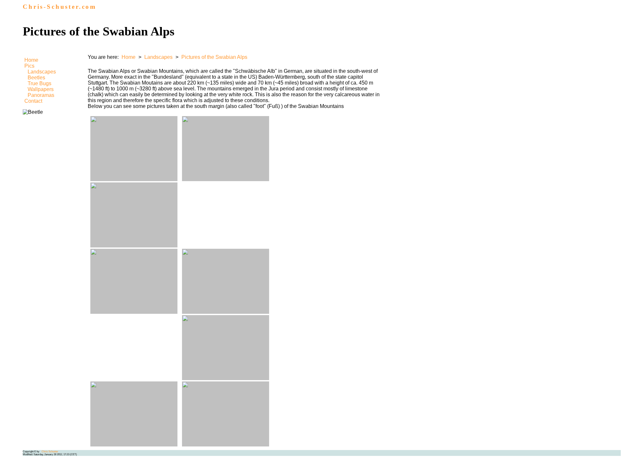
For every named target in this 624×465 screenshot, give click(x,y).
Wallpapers (41, 89)
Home (31, 60)
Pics (29, 66)
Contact (33, 101)
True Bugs (39, 83)
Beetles (36, 77)
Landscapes (42, 71)
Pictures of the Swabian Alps (214, 57)
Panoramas (41, 95)
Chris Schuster (50, 451)
